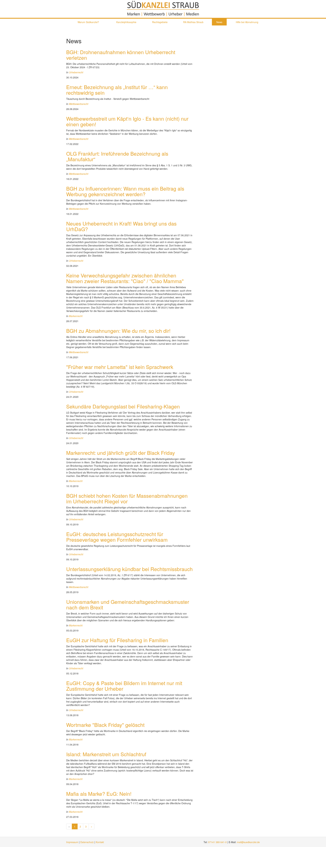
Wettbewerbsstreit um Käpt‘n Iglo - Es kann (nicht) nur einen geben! (127, 121)
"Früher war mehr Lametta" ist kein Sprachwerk (119, 366)
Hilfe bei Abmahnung (247, 22)
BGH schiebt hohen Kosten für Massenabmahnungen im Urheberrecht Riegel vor (127, 498)
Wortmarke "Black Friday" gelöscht (105, 724)
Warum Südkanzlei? (88, 22)
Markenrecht (76, 316)
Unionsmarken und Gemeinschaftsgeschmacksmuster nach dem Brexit (127, 604)
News (219, 22)
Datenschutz (87, 842)
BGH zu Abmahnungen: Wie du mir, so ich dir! (118, 330)
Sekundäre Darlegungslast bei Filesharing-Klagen (123, 406)
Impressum (72, 842)
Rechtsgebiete (160, 22)
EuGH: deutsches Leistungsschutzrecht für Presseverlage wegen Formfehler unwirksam (117, 536)
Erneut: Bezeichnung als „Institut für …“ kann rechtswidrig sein (117, 89)
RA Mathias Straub (193, 22)
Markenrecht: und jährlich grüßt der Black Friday (120, 452)
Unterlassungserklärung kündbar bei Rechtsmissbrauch (129, 569)
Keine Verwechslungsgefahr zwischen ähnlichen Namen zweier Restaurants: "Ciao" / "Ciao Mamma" (125, 278)
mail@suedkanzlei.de (248, 842)
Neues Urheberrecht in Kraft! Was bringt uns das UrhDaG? (121, 226)
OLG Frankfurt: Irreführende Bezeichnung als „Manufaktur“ (117, 156)
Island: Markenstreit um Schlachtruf (106, 754)
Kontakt (100, 842)
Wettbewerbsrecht (78, 104)
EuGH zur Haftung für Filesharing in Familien (117, 640)
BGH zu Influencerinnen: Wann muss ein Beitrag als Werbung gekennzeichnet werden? (125, 191)
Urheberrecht (76, 72)
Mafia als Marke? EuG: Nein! (98, 793)
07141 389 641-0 (217, 842)
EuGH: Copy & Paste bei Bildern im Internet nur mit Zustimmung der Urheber (124, 685)
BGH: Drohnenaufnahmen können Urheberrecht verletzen (120, 54)
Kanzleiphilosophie (126, 22)
